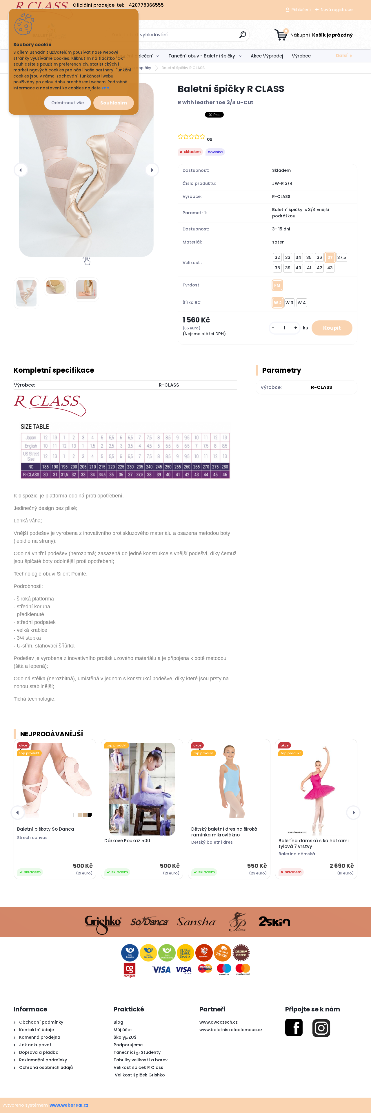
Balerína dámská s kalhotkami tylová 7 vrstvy (314, 843)
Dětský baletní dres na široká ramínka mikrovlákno (224, 832)
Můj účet (123, 1030)
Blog (118, 1022)
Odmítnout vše (67, 103)
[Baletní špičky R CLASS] (86, 170)
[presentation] (21, 170)
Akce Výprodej (267, 56)
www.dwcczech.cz (218, 1022)
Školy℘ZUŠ (125, 1037)
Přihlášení (301, 9)
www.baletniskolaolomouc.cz (230, 1030)
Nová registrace (337, 9)
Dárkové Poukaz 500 (127, 841)
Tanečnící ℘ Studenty (137, 1052)
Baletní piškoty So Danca (45, 829)
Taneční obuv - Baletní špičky (202, 56)
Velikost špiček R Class (138, 1067)
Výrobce (301, 56)
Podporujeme (128, 1045)
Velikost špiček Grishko (139, 1075)
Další (342, 56)
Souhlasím (113, 103)
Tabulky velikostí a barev (141, 1060)
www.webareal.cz (69, 1105)
